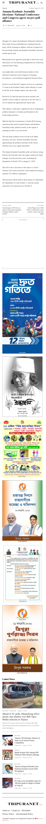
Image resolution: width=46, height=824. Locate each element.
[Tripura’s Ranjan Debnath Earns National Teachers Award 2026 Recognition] (7, 768)
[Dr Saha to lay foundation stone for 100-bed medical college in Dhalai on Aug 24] (7, 783)
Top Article (5, 710)
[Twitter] (17, 197)
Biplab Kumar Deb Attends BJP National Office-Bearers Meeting (27, 754)
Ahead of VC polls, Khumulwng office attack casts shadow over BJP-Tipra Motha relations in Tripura (20, 716)
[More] (41, 33)
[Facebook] (12, 197)
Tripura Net (11, 25)
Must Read (17, 735)
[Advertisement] (23, 244)
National (4, 8)
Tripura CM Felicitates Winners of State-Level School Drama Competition (27, 740)
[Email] (28, 197)
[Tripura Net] (3, 25)
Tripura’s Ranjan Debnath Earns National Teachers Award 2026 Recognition (27, 768)
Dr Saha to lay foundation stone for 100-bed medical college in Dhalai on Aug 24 (28, 783)
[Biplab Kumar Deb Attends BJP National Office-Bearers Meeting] (7, 754)
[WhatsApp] (23, 197)
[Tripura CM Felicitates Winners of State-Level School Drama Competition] (7, 740)
